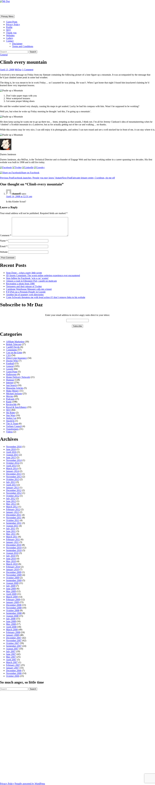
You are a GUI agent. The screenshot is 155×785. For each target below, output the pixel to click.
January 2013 (12, 487)
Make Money (12, 390)
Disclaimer (17, 43)
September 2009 (14, 580)
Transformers (12, 429)
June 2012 (11, 501)
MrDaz (18, 69)
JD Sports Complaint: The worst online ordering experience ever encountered (43, 275)
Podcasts (10, 399)
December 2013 (13, 474)
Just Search (11, 385)
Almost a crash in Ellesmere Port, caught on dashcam (31, 281)
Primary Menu (7, 16)
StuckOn (10, 421)
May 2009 (11, 591)
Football (10, 363)
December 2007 (13, 637)
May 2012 (11, 504)
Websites (10, 35)
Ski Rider (10, 412)
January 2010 (12, 569)
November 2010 (14, 547)
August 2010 (12, 553)
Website (4, 252)
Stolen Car (11, 418)
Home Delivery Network (18, 377)
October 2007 (12, 643)
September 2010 (14, 550)
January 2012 (12, 512)
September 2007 (14, 646)
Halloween (11, 374)
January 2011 (12, 542)
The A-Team (12, 423)
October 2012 (12, 495)
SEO (8, 30)
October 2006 (12, 676)
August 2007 (12, 648)
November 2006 (14, 673)
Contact (9, 41)
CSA (8, 355)
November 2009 (14, 575)
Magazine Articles (14, 388)
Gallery (9, 38)
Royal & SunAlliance (16, 407)
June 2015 (11, 457)
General (4, 54)
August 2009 (12, 583)
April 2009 (11, 594)
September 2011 (13, 523)
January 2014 (12, 471)
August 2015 (12, 454)
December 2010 (13, 545)
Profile (9, 27)
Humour (10, 380)
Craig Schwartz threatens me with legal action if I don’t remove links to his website (45, 297)
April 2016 (11, 452)
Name (4, 240)
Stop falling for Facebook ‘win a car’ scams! (27, 278)
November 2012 (14, 493)
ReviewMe (11, 404)
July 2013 (10, 482)
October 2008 (12, 610)
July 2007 (10, 651)
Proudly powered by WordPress (30, 783)
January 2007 (12, 668)
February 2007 (13, 665)
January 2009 (12, 602)
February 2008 (13, 632)
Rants (9, 401)
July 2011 (10, 528)
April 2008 (11, 627)
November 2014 (14, 460)
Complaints (11, 350)
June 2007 (11, 654)
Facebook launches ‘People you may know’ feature (31, 177)
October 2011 (12, 520)
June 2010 (11, 558)
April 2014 (11, 465)
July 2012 (10, 498)
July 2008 (10, 618)
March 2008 (12, 629)
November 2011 (13, 517)
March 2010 (12, 564)
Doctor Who (12, 360)
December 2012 (13, 490)
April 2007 (11, 659)
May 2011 (11, 534)
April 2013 (11, 485)
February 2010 (13, 566)
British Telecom (13, 344)
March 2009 (12, 597)
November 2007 (14, 640)
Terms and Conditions (22, 46)
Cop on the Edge (14, 352)
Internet (9, 382)
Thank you (11, 32)
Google (9, 369)
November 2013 (14, 476)
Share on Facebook (30, 172)
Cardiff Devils (13, 347)
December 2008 (13, 605)
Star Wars (10, 415)
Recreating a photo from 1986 (20, 283)
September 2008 (14, 613)
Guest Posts (11, 21)
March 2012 (12, 506)
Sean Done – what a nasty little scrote (24, 272)
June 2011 (11, 531)
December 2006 (13, 670)
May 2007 (11, 657)
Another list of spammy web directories (25, 294)
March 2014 (12, 468)
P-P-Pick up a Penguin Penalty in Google (26, 292)
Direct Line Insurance (16, 358)
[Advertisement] (12, 736)
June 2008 (11, 621)
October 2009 (12, 577)
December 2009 (13, 572)
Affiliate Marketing (15, 341)
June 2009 (11, 588)
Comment (5, 235)
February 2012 (13, 509)
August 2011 (12, 525)
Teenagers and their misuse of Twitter (24, 286)
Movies (9, 396)
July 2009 (10, 586)
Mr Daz (8, 8)
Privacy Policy (13, 24)
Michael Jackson (14, 393)
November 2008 (14, 607)
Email (3, 246)
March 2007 (12, 662)
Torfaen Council (14, 426)
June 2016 (11, 449)
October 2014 (12, 463)
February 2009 (13, 599)
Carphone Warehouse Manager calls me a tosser (29, 289)
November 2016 (14, 446)
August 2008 (12, 616)
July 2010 (10, 556)
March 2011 (12, 536)
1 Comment (27, 69)
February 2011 (13, 539)
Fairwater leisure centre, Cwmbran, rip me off (88, 177)
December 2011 (13, 515)
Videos (9, 431)
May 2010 (11, 561)
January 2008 (12, 635)
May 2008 (11, 624)
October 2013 (12, 479)
